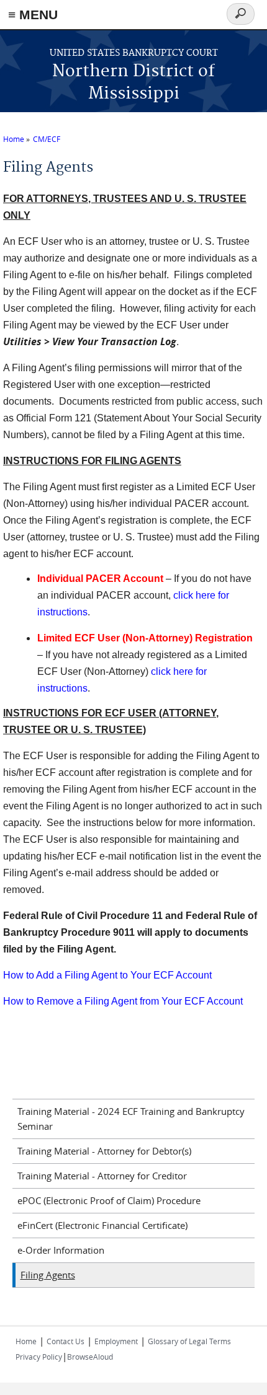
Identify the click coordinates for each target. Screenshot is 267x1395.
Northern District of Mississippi (133, 82)
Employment (116, 1341)
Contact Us (65, 1341)
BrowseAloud (90, 1357)
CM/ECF (46, 139)
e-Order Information (60, 1250)
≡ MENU (33, 14)
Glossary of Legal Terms (189, 1341)
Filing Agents (47, 1275)
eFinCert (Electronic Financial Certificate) (102, 1225)
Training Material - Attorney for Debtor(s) (104, 1151)
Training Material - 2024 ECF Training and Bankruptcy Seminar (131, 1118)
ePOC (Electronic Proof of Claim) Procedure (109, 1200)
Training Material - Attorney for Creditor (102, 1175)
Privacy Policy (39, 1357)
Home (13, 139)
